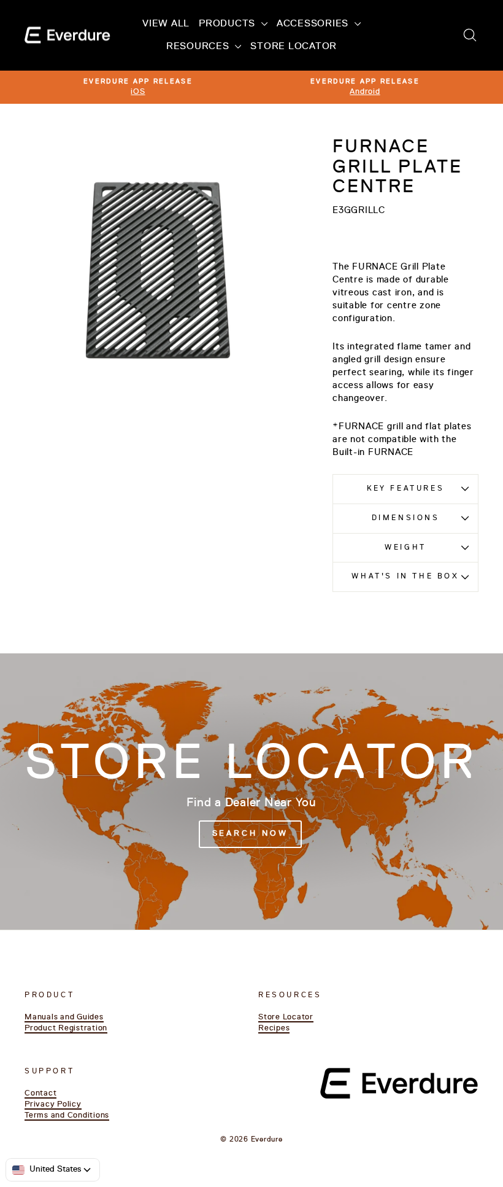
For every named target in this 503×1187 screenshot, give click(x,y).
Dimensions (406, 518)
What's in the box (405, 576)
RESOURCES (199, 47)
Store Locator (285, 1017)
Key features (405, 488)
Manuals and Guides (64, 1017)
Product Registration (66, 1028)
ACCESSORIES (314, 24)
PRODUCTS (228, 24)
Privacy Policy (53, 1104)
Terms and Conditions (67, 1115)
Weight (405, 547)
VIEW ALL (166, 24)
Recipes (274, 1028)
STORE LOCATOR (293, 47)
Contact (40, 1093)
